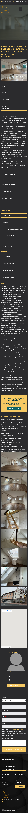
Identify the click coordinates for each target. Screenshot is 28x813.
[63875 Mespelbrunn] (14, 628)
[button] (20, 9)
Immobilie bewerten (9, 766)
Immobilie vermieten (9, 769)
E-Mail (4, 716)
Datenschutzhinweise (17, 729)
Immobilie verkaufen (9, 763)
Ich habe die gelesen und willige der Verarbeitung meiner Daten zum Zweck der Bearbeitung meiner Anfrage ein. (14, 732)
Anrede (4, 697)
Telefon (4, 723)
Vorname (5, 704)
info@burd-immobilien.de (15, 677)
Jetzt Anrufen (16, 685)
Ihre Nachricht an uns (8, 738)
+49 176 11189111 (16, 680)
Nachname (5, 710)
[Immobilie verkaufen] (24, 763)
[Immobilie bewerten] (24, 766)
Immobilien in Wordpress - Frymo (6, 647)
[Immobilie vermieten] (24, 769)
